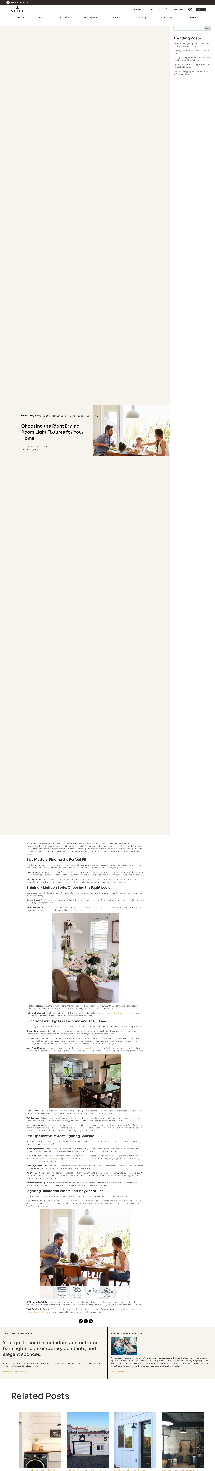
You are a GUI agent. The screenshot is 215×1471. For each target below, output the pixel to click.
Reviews (193, 17)
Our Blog (142, 17)
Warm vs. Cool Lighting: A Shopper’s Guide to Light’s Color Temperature (191, 45)
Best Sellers (65, 17)
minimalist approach (91, 1048)
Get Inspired (90, 17)
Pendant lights (50, 907)
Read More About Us (13, 1371)
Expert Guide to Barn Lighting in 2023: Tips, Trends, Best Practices (191, 65)
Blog (32, 415)
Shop (40, 17)
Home (21, 17)
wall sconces (75, 1118)
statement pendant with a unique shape (115, 1013)
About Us (117, 17)
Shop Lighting (118, 1371)
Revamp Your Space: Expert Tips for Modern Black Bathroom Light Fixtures (192, 58)
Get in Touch (166, 17)
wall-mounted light (48, 1158)
